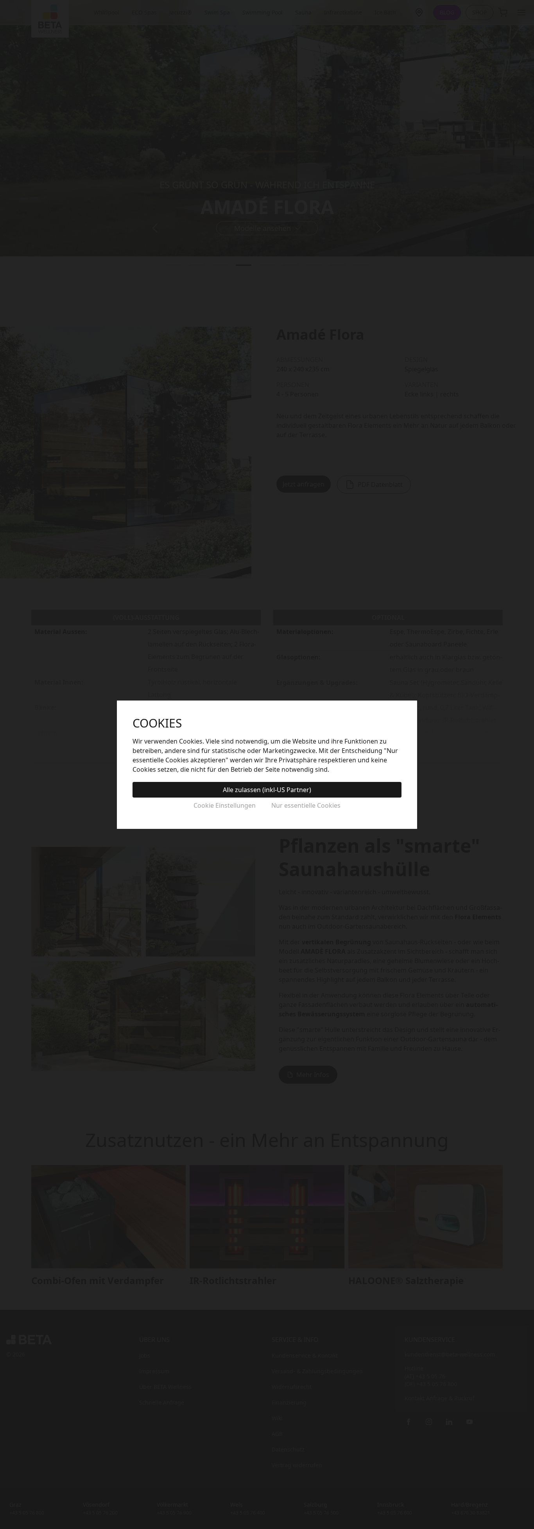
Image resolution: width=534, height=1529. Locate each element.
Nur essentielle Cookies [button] (305, 805)
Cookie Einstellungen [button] (225, 805)
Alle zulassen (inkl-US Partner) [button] (267, 789)
